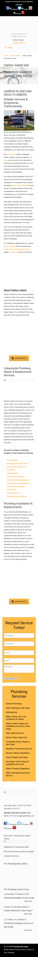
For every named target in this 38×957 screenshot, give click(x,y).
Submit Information (10, 678)
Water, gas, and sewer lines (17, 463)
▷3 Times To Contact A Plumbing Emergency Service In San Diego (18, 923)
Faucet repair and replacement (18, 483)
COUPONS (19, 5)
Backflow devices (13, 493)
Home (6, 56)
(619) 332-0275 (19, 43)
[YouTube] (30, 9)
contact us (13, 252)
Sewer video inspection (15, 477)
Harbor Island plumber (19, 185)
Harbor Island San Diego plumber (16, 249)
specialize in (11, 154)
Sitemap (11, 952)
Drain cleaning (12, 460)
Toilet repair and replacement (18, 480)
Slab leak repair (12, 473)
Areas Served (15, 56)
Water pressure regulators (17, 496)
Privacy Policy (20, 950)
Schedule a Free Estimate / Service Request (18, 1)
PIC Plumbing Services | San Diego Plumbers (19, 24)
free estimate (10, 246)
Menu (10, 48)
